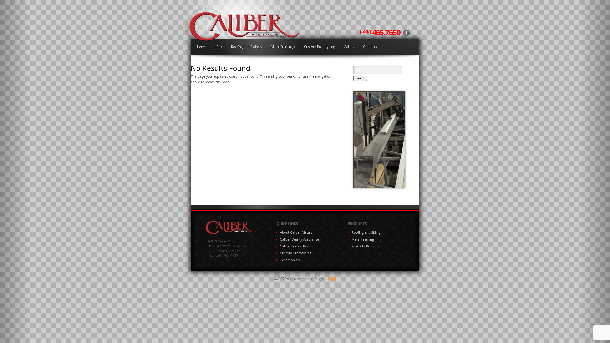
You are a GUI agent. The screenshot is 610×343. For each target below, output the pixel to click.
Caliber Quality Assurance (299, 239)
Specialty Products (365, 246)
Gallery (349, 47)
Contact (370, 47)
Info (218, 47)
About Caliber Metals (296, 232)
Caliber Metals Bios (295, 246)
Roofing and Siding (246, 47)
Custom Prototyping (319, 47)
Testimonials (290, 260)
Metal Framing (283, 47)
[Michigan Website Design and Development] (331, 279)
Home (200, 47)
